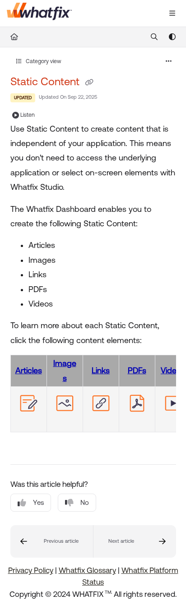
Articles (28, 370)
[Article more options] (169, 61)
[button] (51, 541)
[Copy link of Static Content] (89, 82)
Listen (27, 115)
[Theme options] (172, 37)
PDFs (137, 370)
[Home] (39, 13)
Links (101, 370)
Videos (173, 370)
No (84, 502)
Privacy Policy (30, 570)
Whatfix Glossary (87, 570)
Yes (38, 502)
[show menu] (172, 13)
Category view (42, 61)
